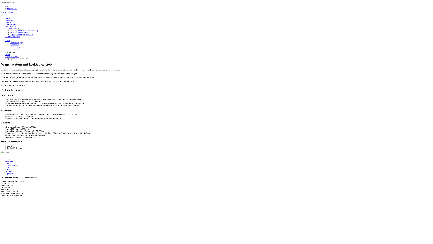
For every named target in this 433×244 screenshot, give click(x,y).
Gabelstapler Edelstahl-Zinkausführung (24, 31)
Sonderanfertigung (16, 43)
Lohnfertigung (15, 47)
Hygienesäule (15, 49)
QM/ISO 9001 (10, 161)
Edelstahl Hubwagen (12, 37)
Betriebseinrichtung (12, 28)
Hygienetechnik (11, 26)
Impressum (9, 174)
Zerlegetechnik (10, 24)
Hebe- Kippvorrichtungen (19, 33)
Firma (7, 159)
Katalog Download (12, 165)
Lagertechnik (10, 22)
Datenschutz (9, 171)
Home (7, 18)
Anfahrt (8, 163)
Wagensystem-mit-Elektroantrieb (21, 35)
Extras (7, 41)
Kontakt (8, 169)
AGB (7, 167)
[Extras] (11, 41)
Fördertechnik (10, 20)
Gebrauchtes (14, 45)
